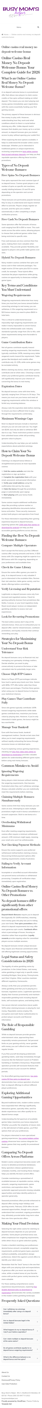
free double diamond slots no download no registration (19, 1290)
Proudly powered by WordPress (14, 1401)
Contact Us (6, 1376)
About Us (5, 1372)
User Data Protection (9, 1384)
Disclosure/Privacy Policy (11, 1380)
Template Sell (7, 1404)
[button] (21, 1311)
